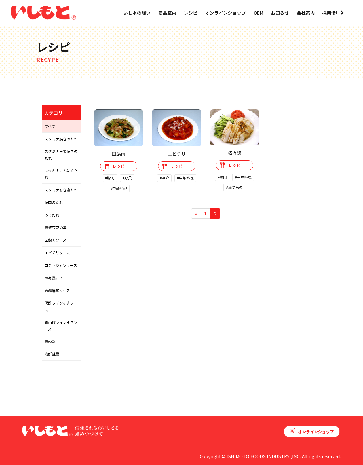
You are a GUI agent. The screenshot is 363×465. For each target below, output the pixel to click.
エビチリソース (57, 252)
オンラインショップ (225, 12)
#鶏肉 (222, 177)
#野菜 (127, 178)
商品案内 (167, 12)
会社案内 (306, 12)
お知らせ (280, 12)
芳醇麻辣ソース (57, 290)
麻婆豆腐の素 (56, 227)
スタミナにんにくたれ (61, 174)
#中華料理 (118, 188)
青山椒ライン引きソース (61, 325)
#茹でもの (234, 187)
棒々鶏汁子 (54, 278)
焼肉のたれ (54, 202)
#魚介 (164, 178)
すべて (50, 126)
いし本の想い (137, 12)
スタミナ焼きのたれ (61, 138)
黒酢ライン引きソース (61, 306)
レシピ (190, 12)
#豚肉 (110, 178)
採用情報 (331, 12)
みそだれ (52, 215)
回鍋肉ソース (55, 240)
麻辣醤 (50, 341)
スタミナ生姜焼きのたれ (61, 154)
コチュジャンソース (61, 265)
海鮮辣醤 (52, 354)
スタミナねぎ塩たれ (61, 190)
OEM (258, 12)
